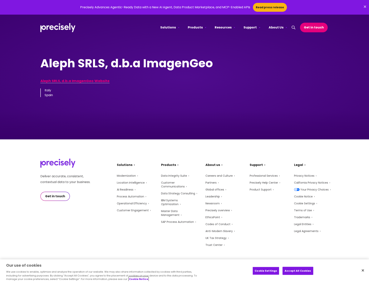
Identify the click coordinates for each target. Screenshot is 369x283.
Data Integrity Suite (174, 176)
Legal (298, 165)
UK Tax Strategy (216, 238)
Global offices (214, 189)
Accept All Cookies (298, 271)
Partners (211, 183)
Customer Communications (173, 184)
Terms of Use (303, 210)
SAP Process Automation (177, 222)
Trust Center (214, 245)
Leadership (212, 196)
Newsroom (212, 203)
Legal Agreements (306, 231)
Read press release (270, 7)
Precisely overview (217, 210)
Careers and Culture (219, 176)
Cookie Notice (303, 196)
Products (195, 27)
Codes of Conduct (217, 224)
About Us (276, 27)
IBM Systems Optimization (170, 202)
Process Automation (130, 196)
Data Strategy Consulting (178, 193)
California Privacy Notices (311, 183)
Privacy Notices (304, 176)
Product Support (261, 189)
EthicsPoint (212, 217)
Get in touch (314, 27)
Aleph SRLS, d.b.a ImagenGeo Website (75, 80)
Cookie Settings (304, 203)
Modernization (126, 176)
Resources (223, 27)
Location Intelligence (131, 183)
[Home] (58, 27)
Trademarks (302, 217)
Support (250, 27)
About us (212, 165)
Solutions (168, 27)
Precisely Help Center (264, 183)
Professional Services (264, 176)
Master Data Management (170, 213)
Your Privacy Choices (314, 189)
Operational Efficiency (132, 203)
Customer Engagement (133, 210)
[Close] (363, 270)
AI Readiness (125, 189)
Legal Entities (302, 224)
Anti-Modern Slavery (219, 231)
